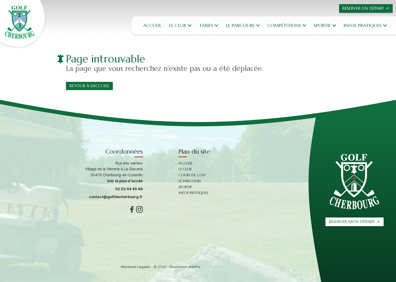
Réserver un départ (363, 8)
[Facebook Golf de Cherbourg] (132, 209)
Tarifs (206, 25)
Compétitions (284, 25)
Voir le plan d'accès (125, 181)
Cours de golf (192, 175)
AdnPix (194, 267)
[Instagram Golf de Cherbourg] (139, 209)
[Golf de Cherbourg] (22, 23)
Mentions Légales (135, 267)
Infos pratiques (362, 25)
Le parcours (240, 25)
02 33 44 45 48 (129, 189)
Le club (177, 25)
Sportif (322, 25)
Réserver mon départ (352, 221)
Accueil (152, 25)
